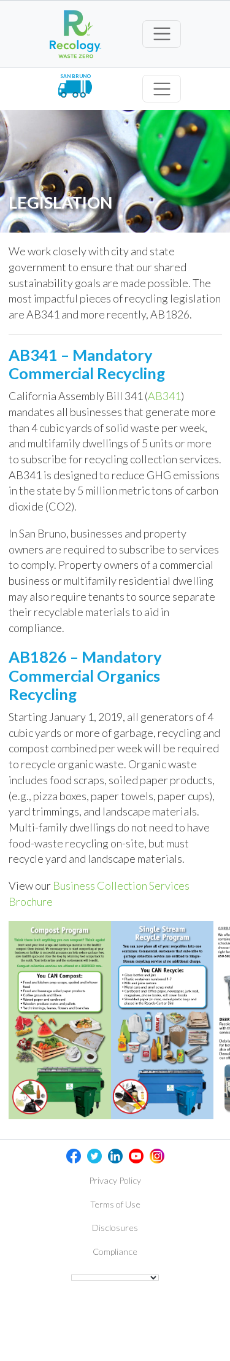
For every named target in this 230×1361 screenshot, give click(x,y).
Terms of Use (115, 1204)
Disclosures (115, 1227)
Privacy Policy (115, 1180)
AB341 (164, 396)
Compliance (115, 1251)
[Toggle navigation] (161, 34)
